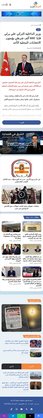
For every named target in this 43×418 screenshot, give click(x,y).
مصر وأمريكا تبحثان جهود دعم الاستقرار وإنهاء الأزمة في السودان (12, 259)
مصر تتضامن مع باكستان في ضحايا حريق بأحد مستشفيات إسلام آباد (12, 236)
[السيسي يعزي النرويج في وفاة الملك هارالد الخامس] (11, 272)
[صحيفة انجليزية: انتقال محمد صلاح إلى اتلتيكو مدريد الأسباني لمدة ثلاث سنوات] (35, 344)
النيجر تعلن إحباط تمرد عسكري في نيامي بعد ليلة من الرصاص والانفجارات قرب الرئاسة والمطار (15, 375)
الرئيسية (37, 25)
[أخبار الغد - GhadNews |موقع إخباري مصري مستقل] (35, 4)
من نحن (37, 404)
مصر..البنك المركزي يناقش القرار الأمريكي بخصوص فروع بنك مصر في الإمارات (32, 236)
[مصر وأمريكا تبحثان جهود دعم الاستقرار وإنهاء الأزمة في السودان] (11, 249)
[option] (21, 142)
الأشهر (11, 366)
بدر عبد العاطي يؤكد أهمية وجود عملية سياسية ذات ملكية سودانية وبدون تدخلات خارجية (32, 259)
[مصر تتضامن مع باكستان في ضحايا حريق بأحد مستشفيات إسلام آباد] (11, 226)
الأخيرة (31, 366)
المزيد (22, 122)
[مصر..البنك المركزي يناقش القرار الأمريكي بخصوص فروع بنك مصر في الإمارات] (31, 226)
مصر (32, 25)
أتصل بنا (30, 404)
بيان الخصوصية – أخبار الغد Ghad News (15, 404)
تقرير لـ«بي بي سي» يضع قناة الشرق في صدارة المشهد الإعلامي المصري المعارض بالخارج (21, 145)
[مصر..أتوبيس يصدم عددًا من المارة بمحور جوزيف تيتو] (35, 353)
